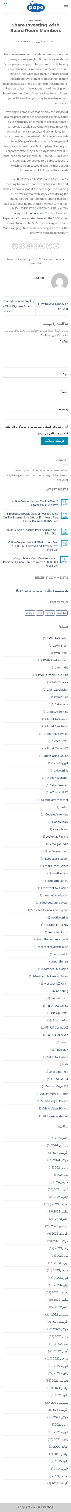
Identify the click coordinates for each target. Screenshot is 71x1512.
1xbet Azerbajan (57, 726)
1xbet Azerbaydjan (55, 733)
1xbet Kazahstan (57, 777)
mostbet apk (59, 873)
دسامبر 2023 (60, 1204)
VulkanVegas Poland (55, 1108)
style (39, 612)
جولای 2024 (60, 1160)
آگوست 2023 (59, 1233)
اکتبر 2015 (61, 1461)
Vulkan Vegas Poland (54, 1101)
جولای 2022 (60, 1329)
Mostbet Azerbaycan (54, 902)
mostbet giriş (59, 917)
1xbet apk (61, 704)
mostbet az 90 (58, 880)
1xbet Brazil (60, 741)
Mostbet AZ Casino (55, 888)
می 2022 (62, 1343)
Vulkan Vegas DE (57, 1086)
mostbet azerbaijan (55, 895)
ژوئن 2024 (61, 1167)
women (30, 612)
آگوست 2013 (59, 1483)
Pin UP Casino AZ (56, 1027)
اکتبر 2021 (61, 1395)
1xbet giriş (61, 770)
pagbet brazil (59, 998)
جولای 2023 (60, 1241)
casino (64, 807)
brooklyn (61, 612)
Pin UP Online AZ (57, 1035)
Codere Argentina (56, 814)
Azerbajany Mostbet (54, 799)
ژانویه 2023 (61, 1285)
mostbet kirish (58, 932)
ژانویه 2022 (61, 1373)
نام (65, 374)
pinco (64, 1042)
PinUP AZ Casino (57, 1057)
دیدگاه (64, 341)
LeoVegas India (58, 844)
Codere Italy (60, 821)
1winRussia (61, 697)
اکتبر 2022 (61, 1307)
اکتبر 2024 (61, 1138)
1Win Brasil (60, 645)
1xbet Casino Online (55, 755)
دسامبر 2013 (60, 1476)
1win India (61, 667)
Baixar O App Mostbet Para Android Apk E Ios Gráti (31, 531)
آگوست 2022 (59, 1321)
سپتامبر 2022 (59, 1314)
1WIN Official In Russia (52, 675)
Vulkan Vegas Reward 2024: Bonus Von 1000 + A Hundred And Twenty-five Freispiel (33, 545)
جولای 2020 (60, 1446)
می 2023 (62, 1255)
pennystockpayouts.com (28, 213)
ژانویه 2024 (61, 1196)
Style (65, 1064)
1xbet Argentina (57, 711)
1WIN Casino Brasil (55, 660)
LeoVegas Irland (58, 851)
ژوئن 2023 (61, 1248)
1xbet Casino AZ (57, 748)
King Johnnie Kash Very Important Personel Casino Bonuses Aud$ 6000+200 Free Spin (30, 561)
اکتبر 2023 (61, 1218)
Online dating (59, 991)
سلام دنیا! (22, 590)
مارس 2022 (60, 1358)
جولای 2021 (60, 1417)
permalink (35, 263)
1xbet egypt (60, 763)
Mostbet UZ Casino (55, 968)
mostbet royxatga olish (53, 946)
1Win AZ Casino (57, 638)
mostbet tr (61, 954)
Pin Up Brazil (59, 1012)
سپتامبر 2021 (59, 1402)
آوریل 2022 (61, 1351)
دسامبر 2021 (60, 1380)
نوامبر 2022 (60, 1299)
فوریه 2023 (61, 1277)
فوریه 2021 (61, 1432)
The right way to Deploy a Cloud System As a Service (18, 306)
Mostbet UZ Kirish (56, 983)
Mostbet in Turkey (56, 924)
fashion (50, 612)
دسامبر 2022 (60, 1292)
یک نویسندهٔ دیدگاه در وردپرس (50, 590)
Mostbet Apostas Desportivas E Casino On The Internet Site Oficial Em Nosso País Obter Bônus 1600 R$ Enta (30, 517)
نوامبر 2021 (60, 1388)
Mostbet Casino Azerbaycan (49, 910)
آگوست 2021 (59, 1409)
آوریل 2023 (61, 1262)
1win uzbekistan (57, 689)
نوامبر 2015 (60, 1454)
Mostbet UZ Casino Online (50, 976)
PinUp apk (61, 1049)
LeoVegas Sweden (56, 858)
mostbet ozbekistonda (53, 939)
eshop (24, 41)
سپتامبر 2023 (59, 1226)
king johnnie (60, 829)
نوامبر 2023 (60, 1211)
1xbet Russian (59, 785)
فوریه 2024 (61, 1189)
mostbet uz (60, 961)
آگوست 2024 (59, 1152)
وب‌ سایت (62, 409)
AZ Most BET (59, 792)
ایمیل (64, 391)
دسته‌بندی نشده (35, 20)
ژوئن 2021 (61, 1424)
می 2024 (62, 1174)
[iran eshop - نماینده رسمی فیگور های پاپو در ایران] (36, 6)
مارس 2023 (60, 1270)
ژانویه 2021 (61, 1439)
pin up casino (59, 1020)
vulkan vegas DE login (54, 1093)
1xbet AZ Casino (57, 719)
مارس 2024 (60, 1182)
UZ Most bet (59, 1079)
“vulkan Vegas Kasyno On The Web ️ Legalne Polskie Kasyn (35, 502)
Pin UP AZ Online (57, 1005)
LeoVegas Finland (57, 836)
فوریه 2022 (61, 1365)
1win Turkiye (59, 682)
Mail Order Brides (56, 865)
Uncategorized (58, 1071)
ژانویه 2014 (61, 1468)
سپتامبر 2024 (59, 1145)
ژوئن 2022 (61, 1336)
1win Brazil (61, 652)
